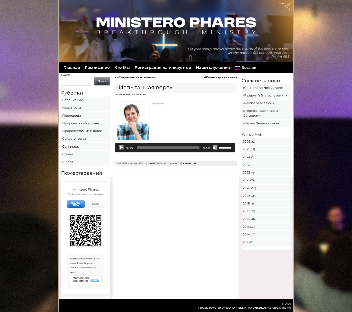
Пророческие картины (81, 123)
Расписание (97, 67)
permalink (190, 163)
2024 (246, 157)
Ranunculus (257, 307)
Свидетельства (74, 138)
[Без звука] (215, 147)
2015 (246, 226)
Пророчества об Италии (82, 131)
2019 (246, 196)
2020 (246, 188)
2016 (246, 219)
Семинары (70, 146)
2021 (246, 180)
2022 (246, 172)
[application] (174, 147)
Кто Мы (122, 67)
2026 (246, 141)
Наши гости (71, 107)
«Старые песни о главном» (135, 77)
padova (141, 94)
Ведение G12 (72, 100)
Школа (67, 162)
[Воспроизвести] (121, 147)
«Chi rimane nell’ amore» (263, 88)
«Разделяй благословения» (265, 95)
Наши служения (213, 67)
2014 (246, 234)
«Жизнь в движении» (220, 77)
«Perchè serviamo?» (258, 103)
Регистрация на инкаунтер (163, 67)
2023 (246, 165)
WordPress (234, 307)
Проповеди (155, 163)
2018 (246, 203)
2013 (246, 242)
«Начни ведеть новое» (261, 123)
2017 (246, 211)
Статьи (67, 154)
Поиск (65, 75)
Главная (71, 67)
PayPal (95, 204)
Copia (94, 281)
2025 (246, 149)
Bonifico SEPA (75, 204)
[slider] (225, 147)
